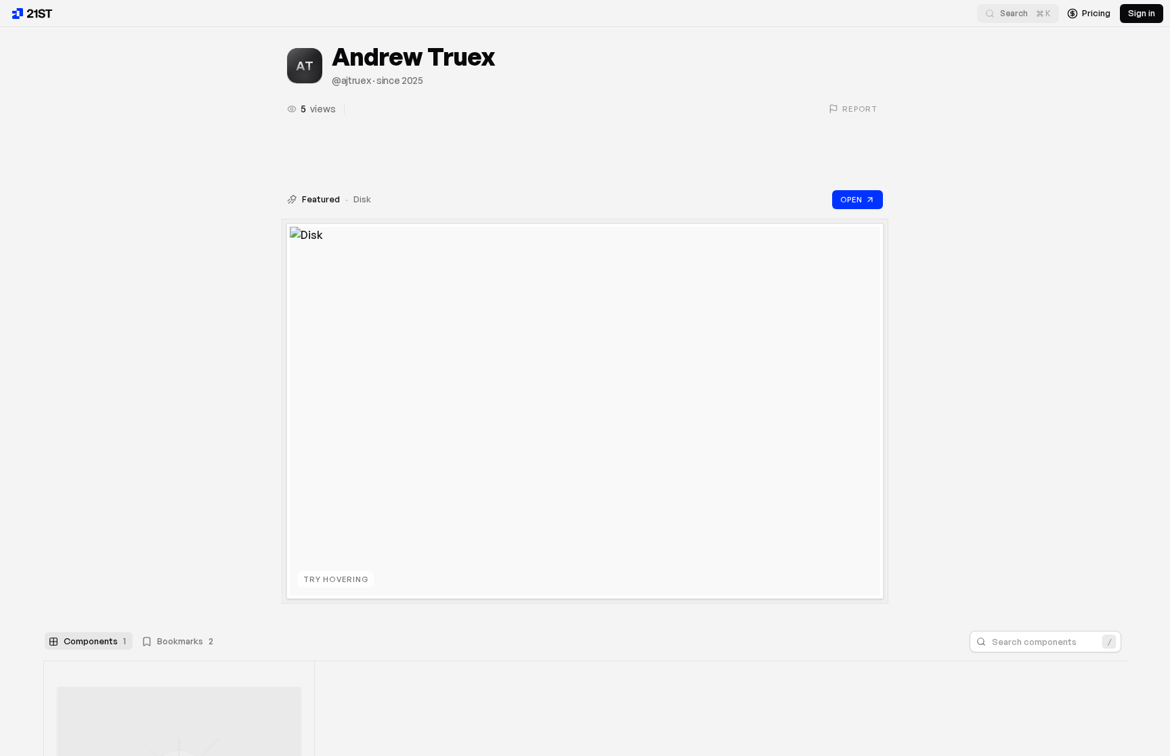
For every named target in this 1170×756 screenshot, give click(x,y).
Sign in (1141, 12)
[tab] (88, 641)
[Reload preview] (860, 245)
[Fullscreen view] (838, 245)
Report (860, 109)
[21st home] (32, 13)
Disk (362, 199)
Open (851, 199)
